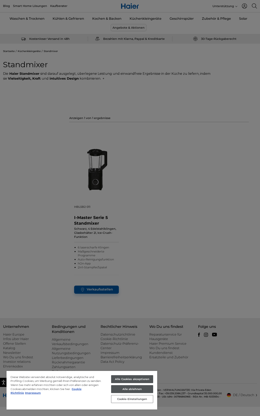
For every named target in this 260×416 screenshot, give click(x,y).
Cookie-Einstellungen (132, 399)
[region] (81, 390)
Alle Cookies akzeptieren (132, 379)
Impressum (33, 392)
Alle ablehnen (132, 389)
